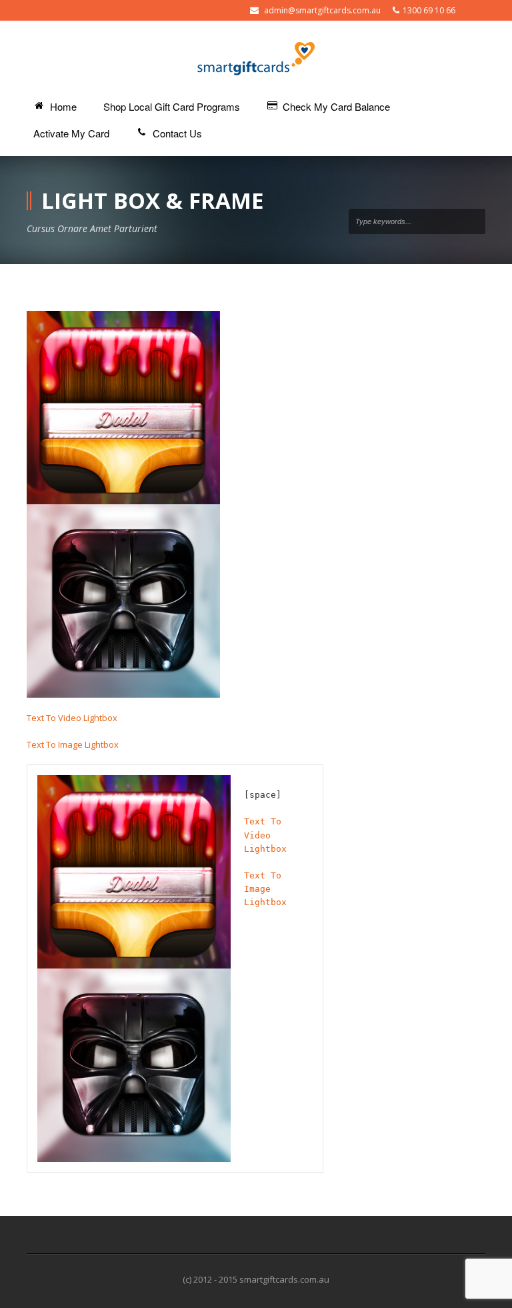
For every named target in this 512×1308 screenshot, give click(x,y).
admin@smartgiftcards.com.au (322, 10)
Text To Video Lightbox (72, 718)
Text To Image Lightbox (73, 744)
